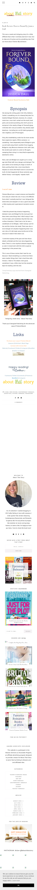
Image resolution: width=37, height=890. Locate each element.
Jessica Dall (8, 393)
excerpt (18, 786)
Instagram (24, 348)
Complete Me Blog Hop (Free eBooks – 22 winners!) (19, 642)
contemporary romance (26, 392)
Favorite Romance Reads (18, 774)
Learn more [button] (16, 880)
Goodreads (21, 375)
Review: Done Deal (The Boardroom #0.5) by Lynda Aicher (19, 664)
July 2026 (18, 803)
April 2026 (18, 809)
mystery (15, 393)
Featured (18, 776)
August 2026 (18, 801)
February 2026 (18, 813)
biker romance (18, 780)
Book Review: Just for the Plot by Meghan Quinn (18, 621)
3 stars (6, 392)
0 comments (18, 402)
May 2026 (18, 807)
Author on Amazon (19, 351)
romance (21, 393)
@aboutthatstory (26, 850)
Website (4, 348)
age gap (18, 778)
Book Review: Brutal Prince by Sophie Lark (19, 686)
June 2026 (18, 805)
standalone (29, 393)
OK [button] (18, 885)
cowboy (18, 784)
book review (14, 392)
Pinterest (28, 375)
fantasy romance (18, 788)
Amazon (10, 343)
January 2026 (18, 815)
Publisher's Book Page (22, 343)
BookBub (32, 348)
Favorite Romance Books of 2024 (18, 730)
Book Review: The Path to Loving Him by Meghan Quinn (19, 708)
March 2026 (18, 811)
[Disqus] (18, 445)
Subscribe (18, 550)
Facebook (11, 348)
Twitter (18, 348)
